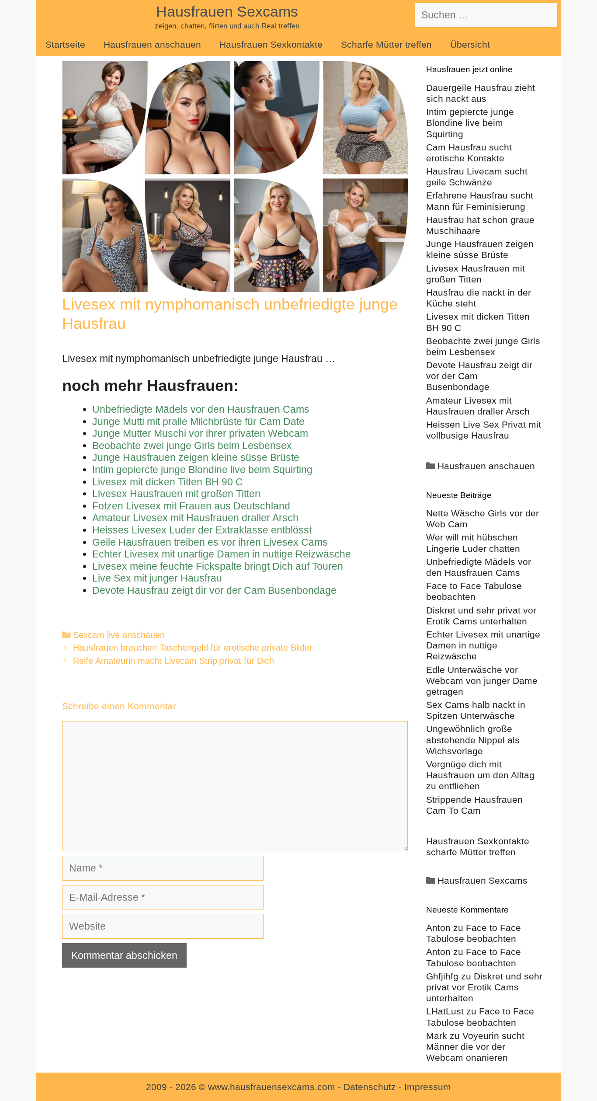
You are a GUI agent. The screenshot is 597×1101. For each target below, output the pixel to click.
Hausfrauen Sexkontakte (271, 44)
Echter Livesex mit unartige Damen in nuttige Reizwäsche (483, 645)
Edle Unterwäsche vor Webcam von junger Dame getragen (482, 681)
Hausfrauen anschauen (152, 44)
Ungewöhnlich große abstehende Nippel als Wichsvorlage (473, 740)
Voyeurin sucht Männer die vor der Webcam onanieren (475, 1047)
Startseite (65, 44)
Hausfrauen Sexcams (227, 11)
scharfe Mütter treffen (471, 852)
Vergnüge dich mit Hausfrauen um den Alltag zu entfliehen (480, 775)
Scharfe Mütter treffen (386, 44)
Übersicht (470, 44)
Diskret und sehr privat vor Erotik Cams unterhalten (484, 987)
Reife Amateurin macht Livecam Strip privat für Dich (173, 660)
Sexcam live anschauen (119, 635)
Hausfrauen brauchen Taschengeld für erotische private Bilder (192, 647)
